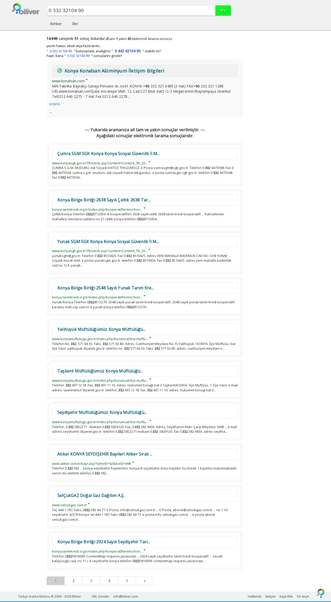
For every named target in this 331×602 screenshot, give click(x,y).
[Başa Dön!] (320, 593)
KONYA (54, 104)
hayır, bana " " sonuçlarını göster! (84, 56)
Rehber (56, 23)
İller (75, 23)
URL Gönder (100, 596)
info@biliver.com (125, 596)
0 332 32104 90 (61, 51)
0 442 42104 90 (128, 50)
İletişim (270, 596)
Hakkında (254, 596)
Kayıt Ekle (286, 596)
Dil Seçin (303, 596)
